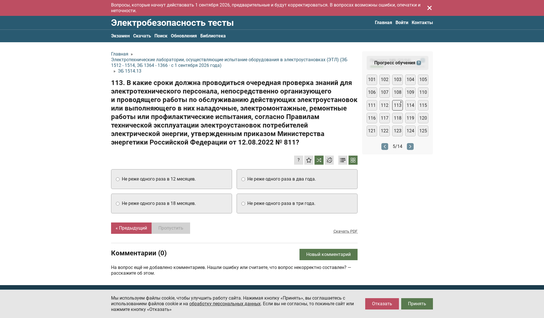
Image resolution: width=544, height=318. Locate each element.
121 (372, 130)
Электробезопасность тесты (172, 22)
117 (384, 118)
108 (397, 92)
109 (410, 92)
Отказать (382, 303)
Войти (402, 22)
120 (423, 118)
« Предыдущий (131, 228)
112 (384, 105)
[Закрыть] (429, 8)
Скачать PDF (345, 231)
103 (397, 79)
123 (397, 130)
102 (384, 79)
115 (423, 105)
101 (372, 79)
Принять (417, 303)
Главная (383, 22)
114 (410, 105)
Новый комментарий (328, 254)
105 (423, 79)
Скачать (142, 36)
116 (372, 118)
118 (397, 118)
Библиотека (213, 36)
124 (410, 130)
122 (384, 130)
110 (423, 92)
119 (410, 118)
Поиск (160, 36)
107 (384, 92)
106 (372, 92)
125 (423, 130)
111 (372, 105)
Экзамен (120, 36)
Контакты (422, 22)
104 (410, 79)
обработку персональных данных (225, 303)
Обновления (184, 36)
